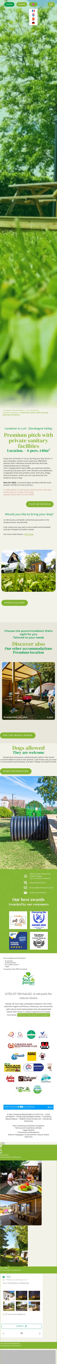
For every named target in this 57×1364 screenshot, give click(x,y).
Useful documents (37, 892)
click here (28, 534)
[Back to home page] (6, 15)
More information (15, 771)
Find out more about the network (33, 1015)
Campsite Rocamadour (14, 410)
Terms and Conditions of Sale (28, 1128)
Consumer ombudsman (28, 1132)
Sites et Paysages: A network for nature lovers (28, 1134)
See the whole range (17, 735)
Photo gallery (14, 602)
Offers (9, 4)
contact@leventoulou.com (41, 888)
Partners (28, 1137)
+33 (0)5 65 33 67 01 (37, 883)
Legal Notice (28, 1130)
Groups (21, 4)
